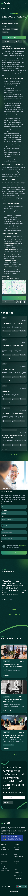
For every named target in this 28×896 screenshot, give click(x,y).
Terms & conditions (19, 875)
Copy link (9, 41)
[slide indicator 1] (15, 609)
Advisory (16, 854)
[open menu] (25, 3)
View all (12, 454)
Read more (6, 675)
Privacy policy (18, 878)
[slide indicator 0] (13, 609)
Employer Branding (18, 856)
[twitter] (17, 41)
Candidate (4, 861)
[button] (3, 526)
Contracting (16, 849)
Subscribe (6, 802)
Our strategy (4, 852)
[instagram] (2, 886)
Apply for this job (13, 37)
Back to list (6, 8)
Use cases (17, 867)
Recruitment (17, 847)
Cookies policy (18, 872)
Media (15, 869)
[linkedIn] (24, 41)
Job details (5, 335)
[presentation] (14, 546)
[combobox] (12, 532)
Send (12, 553)
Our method (4, 863)
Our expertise (4, 866)
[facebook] (20, 41)
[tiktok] (5, 886)
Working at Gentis (5, 870)
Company (16, 844)
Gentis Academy (18, 852)
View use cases (12, 614)
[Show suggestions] (25, 532)
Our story (3, 847)
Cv (2, 542)
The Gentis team (5, 849)
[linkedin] (9, 886)
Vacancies (17, 861)
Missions (16, 864)
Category (3, 529)
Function (3, 535)
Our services (4, 854)
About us (3, 844)
